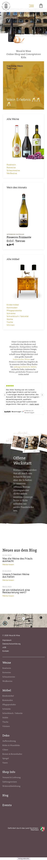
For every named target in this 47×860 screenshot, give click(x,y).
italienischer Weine (21, 359)
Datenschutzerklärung (11, 644)
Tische (10, 322)
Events (7, 805)
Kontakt (5, 651)
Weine (6, 662)
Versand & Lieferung (11, 777)
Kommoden (12, 308)
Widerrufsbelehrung (11, 786)
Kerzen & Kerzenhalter (12, 754)
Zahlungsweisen (9, 781)
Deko (5, 735)
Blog (5, 795)
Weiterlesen (8, 564)
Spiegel (5, 758)
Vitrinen (10, 325)
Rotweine (11, 168)
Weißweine (12, 173)
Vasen (5, 762)
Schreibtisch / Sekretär (18, 316)
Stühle (10, 319)
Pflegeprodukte (14, 311)
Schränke (11, 313)
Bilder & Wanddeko (11, 745)
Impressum (6, 640)
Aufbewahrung (9, 741)
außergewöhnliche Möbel (24, 367)
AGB (4, 647)
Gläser (5, 749)
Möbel (6, 690)
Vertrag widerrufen (23, 858)
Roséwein (11, 165)
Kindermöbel (13, 305)
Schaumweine (13, 170)
